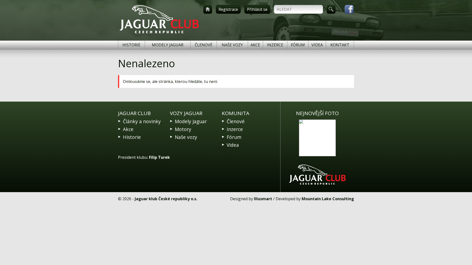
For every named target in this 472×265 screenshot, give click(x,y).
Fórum (298, 45)
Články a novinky (142, 121)
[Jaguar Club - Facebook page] (346, 9)
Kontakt (339, 45)
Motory (183, 129)
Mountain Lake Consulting (328, 198)
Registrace (228, 9)
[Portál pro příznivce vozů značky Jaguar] (159, 33)
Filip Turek (159, 157)
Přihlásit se (257, 9)
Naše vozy (232, 45)
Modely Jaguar (167, 45)
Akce (255, 45)
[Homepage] (207, 9)
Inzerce (275, 45)
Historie (131, 45)
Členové (203, 45)
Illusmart (263, 198)
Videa (317, 45)
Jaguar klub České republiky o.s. (166, 198)
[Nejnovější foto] (317, 137)
